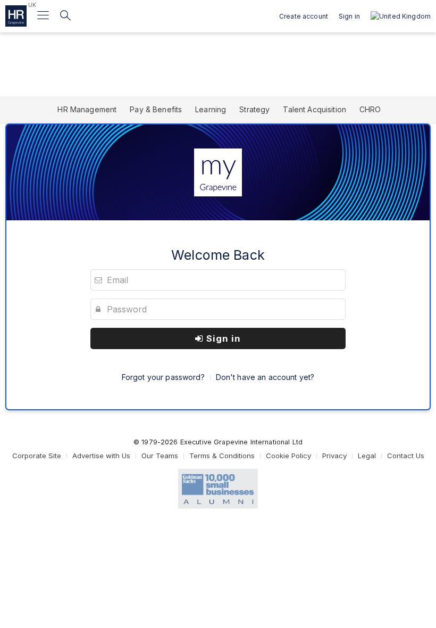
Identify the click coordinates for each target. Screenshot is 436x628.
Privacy (334, 455)
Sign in (222, 338)
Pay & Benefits (156, 109)
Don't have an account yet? (265, 377)
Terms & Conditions (222, 455)
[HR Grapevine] (16, 16)
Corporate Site (36, 455)
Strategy (254, 109)
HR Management (86, 109)
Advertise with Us (101, 455)
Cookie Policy (288, 455)
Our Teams (159, 455)
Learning (210, 109)
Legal (367, 455)
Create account (303, 16)
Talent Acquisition (314, 109)
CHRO (370, 109)
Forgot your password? (163, 377)
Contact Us (405, 455)
